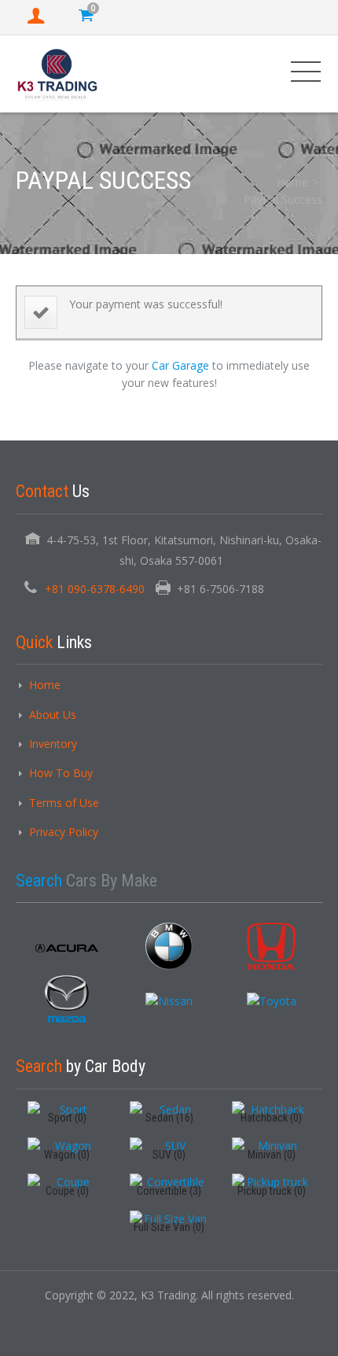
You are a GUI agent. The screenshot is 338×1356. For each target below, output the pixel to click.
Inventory (53, 743)
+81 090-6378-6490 (95, 588)
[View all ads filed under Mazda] (67, 999)
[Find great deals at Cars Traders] (57, 73)
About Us (52, 714)
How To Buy (61, 772)
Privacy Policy (63, 831)
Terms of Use (64, 802)
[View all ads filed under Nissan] (169, 1001)
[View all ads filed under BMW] (169, 946)
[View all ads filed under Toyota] (271, 1001)
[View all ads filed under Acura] (66, 948)
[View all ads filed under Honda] (271, 946)
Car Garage (180, 365)
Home (292, 182)
